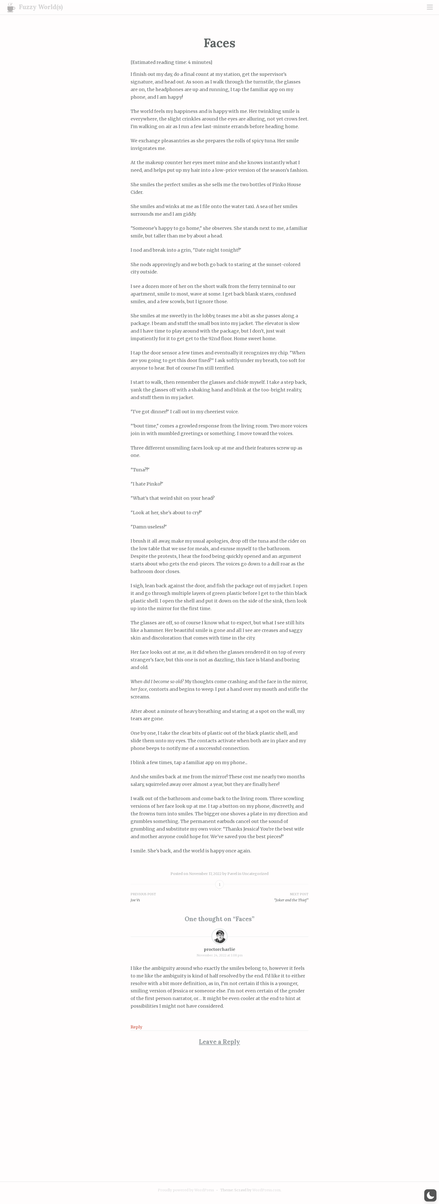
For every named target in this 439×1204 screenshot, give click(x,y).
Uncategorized (255, 873)
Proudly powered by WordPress (186, 1190)
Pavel (232, 873)
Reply (136, 1026)
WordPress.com (266, 1190)
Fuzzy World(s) (41, 7)
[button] (430, 1195)
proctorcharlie (219, 949)
